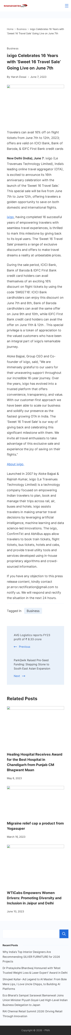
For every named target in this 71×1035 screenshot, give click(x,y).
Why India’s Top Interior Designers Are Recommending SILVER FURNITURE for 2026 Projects (31, 956)
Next (17, 676)
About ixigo (15, 464)
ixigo (10, 217)
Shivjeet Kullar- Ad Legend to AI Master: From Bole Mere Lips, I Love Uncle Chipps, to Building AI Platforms (35, 984)
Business (12, 48)
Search (63, 934)
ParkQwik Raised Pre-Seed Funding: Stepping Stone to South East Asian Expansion (32, 664)
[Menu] (66, 5)
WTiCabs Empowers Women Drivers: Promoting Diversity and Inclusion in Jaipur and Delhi (34, 898)
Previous (24, 646)
